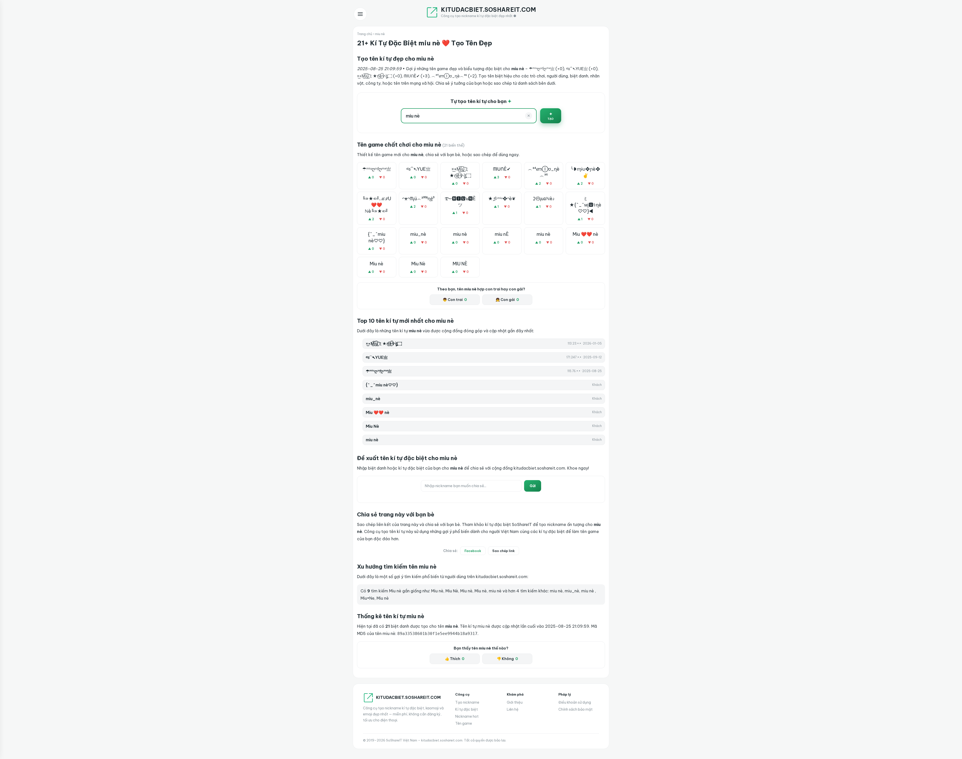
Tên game (463, 723)
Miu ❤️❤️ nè (585, 234)
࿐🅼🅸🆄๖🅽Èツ (460, 202)
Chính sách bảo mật (575, 709)
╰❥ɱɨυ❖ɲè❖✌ (585, 172)
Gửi (533, 486)
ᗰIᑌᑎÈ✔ (502, 169)
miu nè (460, 234)
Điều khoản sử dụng (574, 702)
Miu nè (376, 264)
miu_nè (418, 234)
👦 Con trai (455, 299)
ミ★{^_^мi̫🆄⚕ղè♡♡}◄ (585, 205)
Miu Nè (418, 264)
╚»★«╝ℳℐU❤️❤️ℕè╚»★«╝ (376, 205)
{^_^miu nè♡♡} (376, 237)
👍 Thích (454, 659)
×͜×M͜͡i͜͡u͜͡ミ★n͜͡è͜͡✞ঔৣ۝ (460, 172)
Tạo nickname (467, 702)
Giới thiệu (515, 702)
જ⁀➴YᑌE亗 (418, 169)
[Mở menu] (360, 14)
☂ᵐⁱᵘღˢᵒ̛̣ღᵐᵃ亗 (376, 169)
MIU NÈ (460, 264)
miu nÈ (502, 234)
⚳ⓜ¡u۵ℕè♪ (543, 198)
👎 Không (507, 659)
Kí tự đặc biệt (466, 709)
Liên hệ (513, 709)
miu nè (543, 234)
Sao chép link (503, 551)
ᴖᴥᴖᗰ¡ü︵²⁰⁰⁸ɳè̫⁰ (418, 198)
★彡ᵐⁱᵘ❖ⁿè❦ (502, 198)
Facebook (472, 551)
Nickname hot (466, 716)
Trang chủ (364, 34)
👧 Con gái (507, 299)
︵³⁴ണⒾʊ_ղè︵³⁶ (543, 172)
